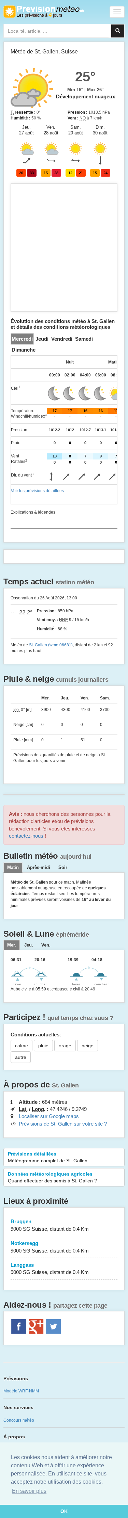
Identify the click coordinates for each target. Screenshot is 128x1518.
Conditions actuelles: (36, 1034)
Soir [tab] (62, 867)
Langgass (50, 1268)
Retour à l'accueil (43, 11)
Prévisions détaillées (47, 1157)
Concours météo (18, 1420)
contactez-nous (26, 836)
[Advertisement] (64, 247)
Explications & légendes (33, 512)
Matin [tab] (13, 867)
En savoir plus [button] (29, 1491)
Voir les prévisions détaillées (37, 491)
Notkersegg (50, 1246)
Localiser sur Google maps (49, 1116)
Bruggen (50, 1224)
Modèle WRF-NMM (21, 1391)
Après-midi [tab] (38, 867)
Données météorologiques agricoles (52, 1177)
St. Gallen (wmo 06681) (51, 645)
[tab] (22, 338)
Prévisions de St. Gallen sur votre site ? (63, 1124)
